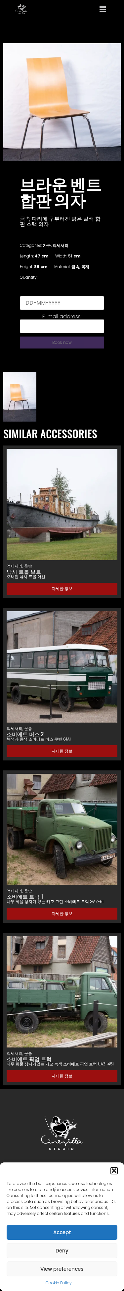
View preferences (62, 1268)
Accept (62, 1232)
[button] (114, 1170)
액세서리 (60, 245)
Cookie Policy (59, 1283)
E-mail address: (62, 316)
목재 (85, 266)
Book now (62, 342)
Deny (62, 1250)
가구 (47, 245)
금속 (75, 266)
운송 (28, 566)
